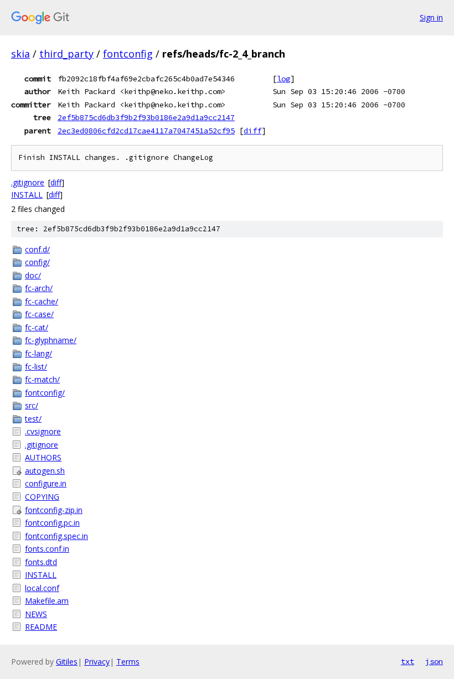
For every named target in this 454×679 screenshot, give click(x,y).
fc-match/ (42, 379)
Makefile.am (47, 600)
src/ (31, 405)
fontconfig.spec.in (56, 536)
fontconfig (128, 53)
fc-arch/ (39, 288)
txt (407, 661)
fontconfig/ (45, 392)
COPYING (42, 496)
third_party (66, 53)
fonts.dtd (41, 562)
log (283, 79)
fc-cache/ (41, 301)
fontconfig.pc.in (52, 522)
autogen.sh (45, 470)
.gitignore (27, 182)
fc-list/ (36, 366)
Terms (128, 661)
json (434, 661)
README (41, 626)
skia (20, 53)
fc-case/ (39, 314)
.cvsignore (43, 431)
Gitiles (67, 661)
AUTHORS (43, 457)
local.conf (42, 588)
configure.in (45, 483)
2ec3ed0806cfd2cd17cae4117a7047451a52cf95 (146, 131)
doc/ (33, 275)
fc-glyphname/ (50, 340)
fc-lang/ (38, 353)
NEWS (36, 614)
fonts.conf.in (47, 548)
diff (252, 131)
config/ (37, 262)
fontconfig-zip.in (53, 510)
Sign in (431, 17)
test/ (33, 418)
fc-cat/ (36, 327)
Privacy (97, 661)
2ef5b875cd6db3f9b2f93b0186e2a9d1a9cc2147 (146, 117)
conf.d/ (37, 249)
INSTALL (27, 194)
